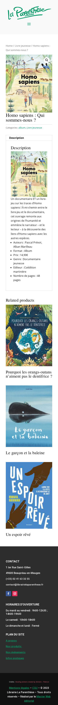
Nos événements (15, 652)
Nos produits (14, 646)
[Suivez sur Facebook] (8, 593)
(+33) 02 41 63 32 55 (18, 578)
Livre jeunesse (23, 45)
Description (16, 138)
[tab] (29, 138)
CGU (35, 687)
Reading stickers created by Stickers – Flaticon (32, 682)
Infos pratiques (15, 658)
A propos (11, 640)
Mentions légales (19, 687)
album (22, 127)
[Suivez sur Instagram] (14, 593)
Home (9, 45)
